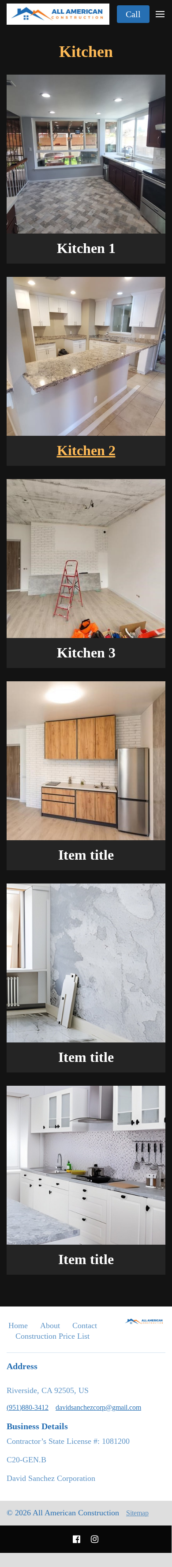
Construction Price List (52, 1336)
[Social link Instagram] (94, 1539)
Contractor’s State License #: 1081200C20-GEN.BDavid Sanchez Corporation (68, 1460)
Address (22, 1366)
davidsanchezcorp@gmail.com (98, 1407)
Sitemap (137, 1513)
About (50, 1325)
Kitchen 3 (86, 653)
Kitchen (86, 51)
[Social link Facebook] (76, 1539)
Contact (84, 1325)
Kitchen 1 (86, 248)
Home (18, 1325)
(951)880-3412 (28, 1407)
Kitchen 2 (86, 450)
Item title (86, 855)
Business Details (37, 1426)
